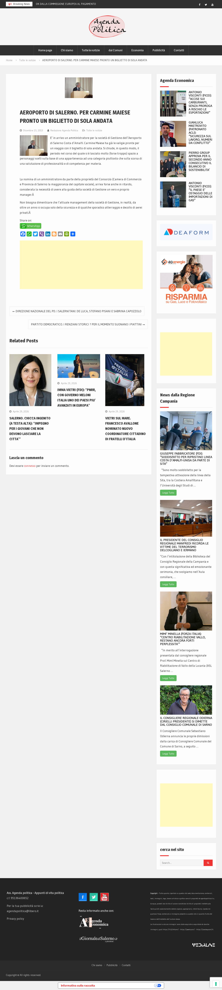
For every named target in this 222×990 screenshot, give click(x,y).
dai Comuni (115, 50)
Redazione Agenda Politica (64, 130)
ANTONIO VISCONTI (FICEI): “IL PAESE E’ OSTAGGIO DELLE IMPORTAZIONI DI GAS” (200, 191)
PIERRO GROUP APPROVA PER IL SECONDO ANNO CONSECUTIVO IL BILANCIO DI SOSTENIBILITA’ (200, 161)
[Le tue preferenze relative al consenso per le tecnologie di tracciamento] (216, 984)
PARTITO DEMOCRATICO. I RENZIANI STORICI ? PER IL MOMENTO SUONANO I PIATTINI (86, 324)
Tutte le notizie (91, 50)
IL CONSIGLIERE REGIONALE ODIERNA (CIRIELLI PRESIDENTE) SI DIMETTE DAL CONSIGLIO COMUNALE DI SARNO (186, 721)
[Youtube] (212, 4)
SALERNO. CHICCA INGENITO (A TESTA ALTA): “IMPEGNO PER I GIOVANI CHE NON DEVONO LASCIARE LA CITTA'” (29, 428)
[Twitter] (206, 4)
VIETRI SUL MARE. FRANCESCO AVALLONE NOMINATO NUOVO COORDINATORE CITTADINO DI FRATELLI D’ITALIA (125, 428)
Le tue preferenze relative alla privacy (126, 985)
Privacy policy (15, 918)
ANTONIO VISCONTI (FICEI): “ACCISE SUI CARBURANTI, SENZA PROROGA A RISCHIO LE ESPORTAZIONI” (200, 102)
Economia (137, 50)
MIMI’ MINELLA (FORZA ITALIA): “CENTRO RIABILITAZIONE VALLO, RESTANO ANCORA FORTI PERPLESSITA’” (183, 639)
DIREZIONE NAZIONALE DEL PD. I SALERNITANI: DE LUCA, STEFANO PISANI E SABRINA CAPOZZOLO (78, 311)
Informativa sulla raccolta (78, 985)
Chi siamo (67, 50)
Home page (45, 50)
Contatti (179, 50)
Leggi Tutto (168, 492)
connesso (30, 466)
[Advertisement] (81, 265)
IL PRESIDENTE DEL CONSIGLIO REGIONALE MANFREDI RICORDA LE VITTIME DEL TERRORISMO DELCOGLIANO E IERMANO (184, 545)
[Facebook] (199, 4)
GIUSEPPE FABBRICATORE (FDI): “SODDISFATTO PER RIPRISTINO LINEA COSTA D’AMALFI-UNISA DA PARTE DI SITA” (186, 459)
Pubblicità (158, 50)
